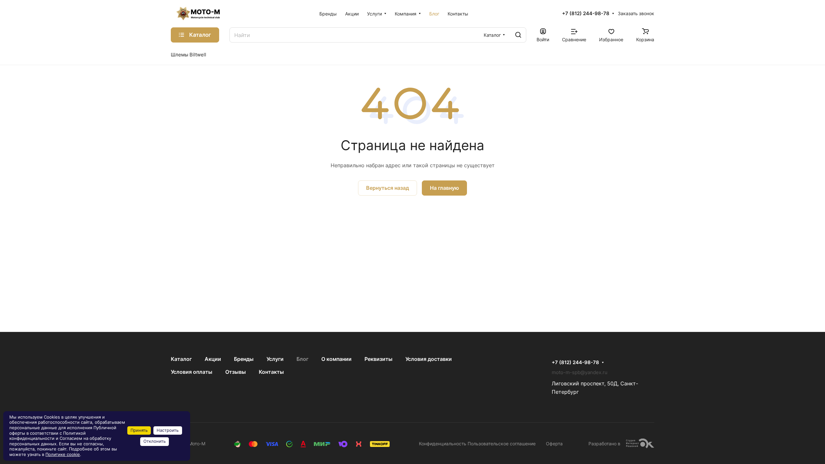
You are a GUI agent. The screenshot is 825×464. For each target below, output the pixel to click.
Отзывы (235, 372)
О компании (336, 359)
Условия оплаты (191, 372)
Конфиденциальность (442, 443)
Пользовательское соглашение (502, 443)
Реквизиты (378, 359)
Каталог (181, 359)
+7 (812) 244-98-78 (585, 13)
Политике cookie (62, 454)
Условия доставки (428, 359)
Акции (213, 359)
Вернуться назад (387, 188)
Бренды (244, 359)
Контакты (271, 372)
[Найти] (518, 35)
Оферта (554, 443)
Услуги (275, 359)
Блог (302, 359)
